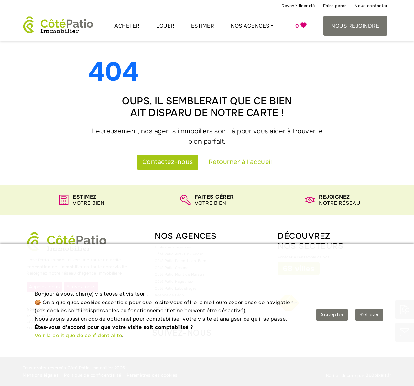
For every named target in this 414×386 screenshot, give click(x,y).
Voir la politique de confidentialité (78, 335)
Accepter (332, 314)
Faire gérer (334, 5)
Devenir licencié (298, 5)
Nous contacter (370, 5)
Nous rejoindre (355, 25)
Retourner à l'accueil (240, 162)
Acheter (127, 25)
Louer (165, 25)
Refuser (369, 314)
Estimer (202, 25)
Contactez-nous (167, 162)
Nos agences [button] (250, 25)
